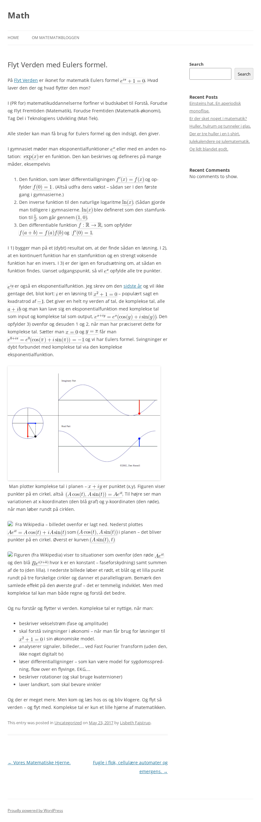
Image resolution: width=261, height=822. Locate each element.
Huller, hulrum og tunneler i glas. (220, 126)
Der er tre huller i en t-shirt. (214, 134)
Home (13, 37)
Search (196, 64)
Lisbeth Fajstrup (135, 722)
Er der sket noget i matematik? (218, 118)
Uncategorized (68, 722)
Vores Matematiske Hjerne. (39, 762)
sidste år (132, 286)
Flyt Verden (26, 80)
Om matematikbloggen (55, 37)
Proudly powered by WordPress (35, 810)
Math (19, 15)
